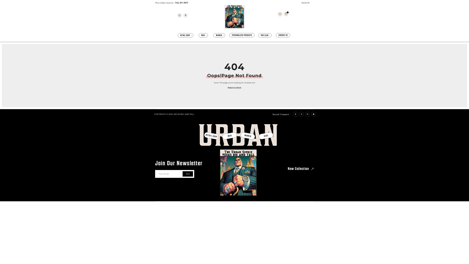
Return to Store (234, 87)
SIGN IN (305, 3)
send (188, 174)
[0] (280, 14)
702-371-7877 (181, 3)
